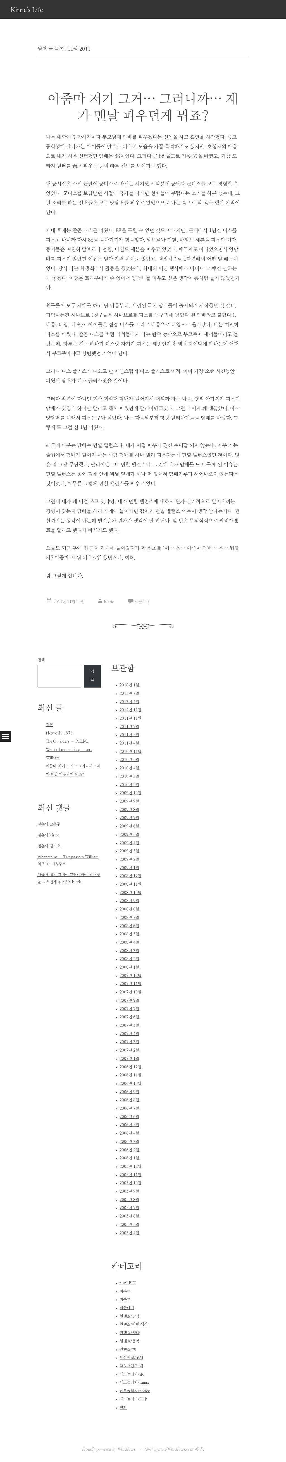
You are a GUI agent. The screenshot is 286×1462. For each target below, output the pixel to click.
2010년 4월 (129, 768)
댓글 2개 (142, 602)
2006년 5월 (129, 1125)
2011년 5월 (129, 735)
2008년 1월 (129, 967)
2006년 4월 (129, 1133)
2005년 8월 (129, 1200)
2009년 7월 (129, 818)
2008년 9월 (129, 901)
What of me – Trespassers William (68, 857)
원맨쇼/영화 (129, 1333)
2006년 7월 (129, 1109)
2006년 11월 (130, 1075)
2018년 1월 (129, 685)
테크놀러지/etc (132, 1375)
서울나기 (127, 1308)
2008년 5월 (129, 934)
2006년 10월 (130, 1084)
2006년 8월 (129, 1100)
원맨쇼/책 (128, 1350)
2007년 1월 (129, 1059)
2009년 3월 (129, 851)
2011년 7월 (129, 727)
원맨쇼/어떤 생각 (134, 1325)
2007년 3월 (129, 1042)
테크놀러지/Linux (134, 1383)
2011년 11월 (130, 719)
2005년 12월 (130, 1167)
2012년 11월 (130, 710)
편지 (123, 1408)
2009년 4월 (129, 843)
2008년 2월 (129, 959)
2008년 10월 (130, 893)
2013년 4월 (129, 702)
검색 (41, 660)
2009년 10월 (130, 793)
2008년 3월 (129, 951)
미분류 (125, 1292)
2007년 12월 (130, 976)
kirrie (109, 602)
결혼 (49, 725)
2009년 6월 (129, 826)
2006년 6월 (129, 1117)
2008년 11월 (130, 884)
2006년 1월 (129, 1158)
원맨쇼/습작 (129, 1316)
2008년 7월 (129, 918)
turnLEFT (128, 1283)
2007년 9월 (129, 1001)
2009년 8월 (129, 810)
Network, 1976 (59, 733)
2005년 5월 (129, 1225)
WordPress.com (180, 1449)
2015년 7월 (129, 694)
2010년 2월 (129, 785)
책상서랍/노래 (131, 1366)
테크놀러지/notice (135, 1391)
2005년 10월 (130, 1183)
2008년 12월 (130, 876)
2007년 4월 (129, 1034)
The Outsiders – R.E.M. (67, 741)
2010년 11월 (130, 752)
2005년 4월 (129, 1233)
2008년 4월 (129, 943)
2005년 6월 (129, 1216)
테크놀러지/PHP (133, 1399)
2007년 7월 (129, 1009)
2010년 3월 (129, 777)
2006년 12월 (130, 1067)
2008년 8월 (129, 909)
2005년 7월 (129, 1208)
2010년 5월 (129, 760)
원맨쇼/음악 (129, 1341)
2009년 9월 (129, 801)
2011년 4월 (129, 743)
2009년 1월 (129, 868)
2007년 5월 (129, 1026)
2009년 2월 (129, 860)
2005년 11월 (130, 1175)
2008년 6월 (129, 926)
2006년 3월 (129, 1142)
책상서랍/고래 (131, 1358)
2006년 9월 (129, 1092)
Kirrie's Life (27, 10)
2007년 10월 (130, 992)
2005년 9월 (129, 1192)
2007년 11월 (130, 984)
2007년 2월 (129, 1050)
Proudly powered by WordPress (108, 1449)
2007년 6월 (129, 1017)
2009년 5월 (129, 835)
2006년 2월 (129, 1150)
